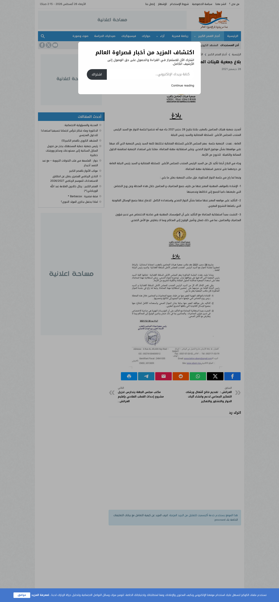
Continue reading (182, 85)
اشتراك (97, 74)
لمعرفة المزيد (40, 595)
